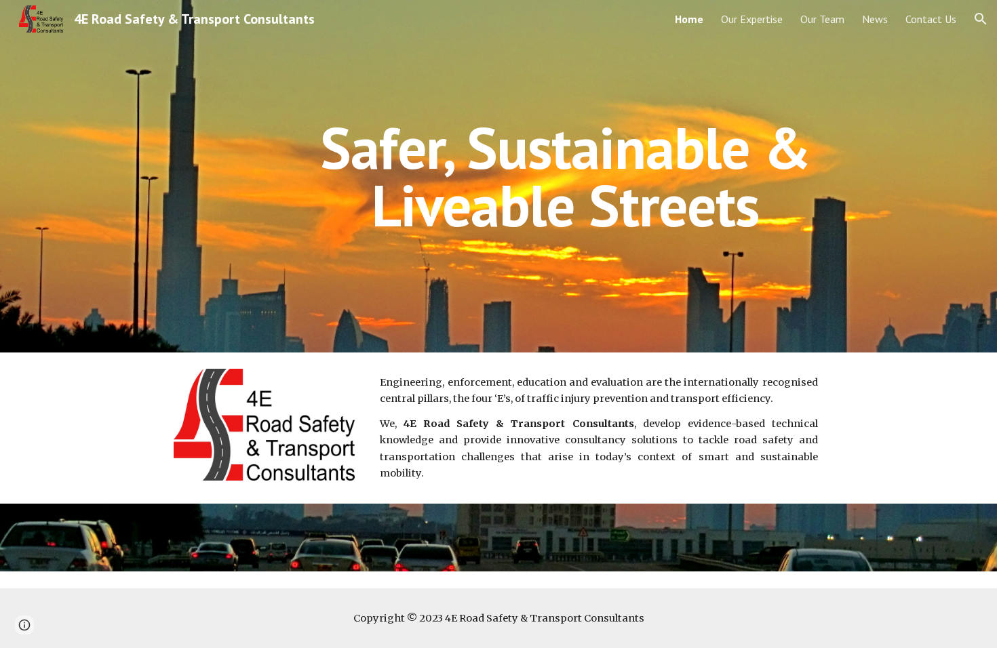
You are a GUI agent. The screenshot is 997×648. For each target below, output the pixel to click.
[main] (565, 176)
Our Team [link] (822, 19)
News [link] (875, 19)
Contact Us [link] (930, 19)
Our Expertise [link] (752, 19)
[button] (980, 19)
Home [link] (689, 19)
